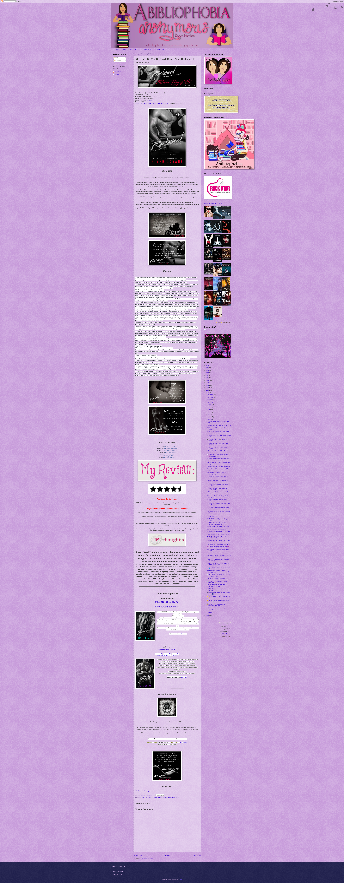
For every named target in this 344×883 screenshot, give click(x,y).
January (209, 612)
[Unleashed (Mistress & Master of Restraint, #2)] (217, 317)
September (210, 402)
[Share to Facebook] (161, 795)
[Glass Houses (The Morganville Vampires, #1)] (217, 291)
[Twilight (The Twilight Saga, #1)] (208, 247)
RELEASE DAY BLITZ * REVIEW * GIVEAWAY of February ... (216, 523)
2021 (207, 377)
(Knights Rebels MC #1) (167, 602)
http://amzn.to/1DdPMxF (171, 448)
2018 (207, 385)
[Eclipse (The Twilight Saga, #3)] (226, 232)
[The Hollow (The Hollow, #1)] (217, 275)
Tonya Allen (118, 71)
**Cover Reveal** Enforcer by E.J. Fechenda (218, 531)
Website (176, 742)
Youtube (185, 742)
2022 (207, 375)
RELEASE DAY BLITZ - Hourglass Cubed (218, 534)
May (208, 412)
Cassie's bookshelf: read (213, 203)
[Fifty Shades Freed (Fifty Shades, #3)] (217, 233)
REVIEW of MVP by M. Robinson (216, 578)
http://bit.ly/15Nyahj (170, 452)
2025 (207, 368)
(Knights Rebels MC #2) (167, 649)
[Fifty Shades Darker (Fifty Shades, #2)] (208, 232)
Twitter (155, 742)
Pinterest (171, 742)
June (208, 409)
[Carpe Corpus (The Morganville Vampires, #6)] (217, 305)
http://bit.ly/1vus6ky (168, 454)
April (208, 414)
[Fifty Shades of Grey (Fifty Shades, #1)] (217, 218)
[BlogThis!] (158, 795)
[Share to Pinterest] (163, 795)
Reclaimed (154, 797)
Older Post (197, 855)
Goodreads (150, 100)
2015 (207, 392)
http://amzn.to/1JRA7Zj (170, 446)
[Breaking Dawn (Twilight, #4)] (217, 247)
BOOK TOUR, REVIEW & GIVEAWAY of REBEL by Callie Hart (218, 564)
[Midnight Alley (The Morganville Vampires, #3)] (208, 305)
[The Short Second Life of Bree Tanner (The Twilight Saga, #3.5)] (217, 261)
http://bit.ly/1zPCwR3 (169, 457)
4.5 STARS (142, 797)
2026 (207, 365)
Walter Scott (224, 633)
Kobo (170, 608)
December (210, 394)
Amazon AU (164, 103)
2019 (207, 382)
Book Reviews (146, 49)
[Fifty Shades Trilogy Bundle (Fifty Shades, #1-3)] (226, 218)
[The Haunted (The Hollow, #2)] (226, 275)
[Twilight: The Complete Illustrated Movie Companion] (208, 259)
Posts (116, 57)
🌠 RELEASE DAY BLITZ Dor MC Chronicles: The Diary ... (216, 605)
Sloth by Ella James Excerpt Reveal (216, 529)
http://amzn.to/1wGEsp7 (171, 450)
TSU (180, 742)
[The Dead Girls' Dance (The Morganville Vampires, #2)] (208, 319)
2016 (207, 390)
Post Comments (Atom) (147, 858)
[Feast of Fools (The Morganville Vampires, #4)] (226, 291)
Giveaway (148, 797)
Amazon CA (156, 103)
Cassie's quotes (224, 623)
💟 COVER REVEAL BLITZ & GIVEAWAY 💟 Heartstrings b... (218, 455)
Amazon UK (147, 103)
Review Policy (160, 49)
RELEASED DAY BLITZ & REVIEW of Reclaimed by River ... (217, 537)
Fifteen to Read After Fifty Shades (216, 553)
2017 (207, 387)
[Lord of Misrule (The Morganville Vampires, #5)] (226, 305)
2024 (207, 370)
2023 (207, 373)
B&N (166, 608)
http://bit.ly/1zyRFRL (169, 456)
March (209, 417)
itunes (175, 655)
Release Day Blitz (162, 797)
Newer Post (137, 855)
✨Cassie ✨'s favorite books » (223, 322)
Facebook (149, 742)
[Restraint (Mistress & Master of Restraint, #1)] (208, 217)
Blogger (180, 879)
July (208, 407)
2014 (207, 615)
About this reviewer (130, 49)
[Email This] (156, 795)
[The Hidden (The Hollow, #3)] (208, 290)
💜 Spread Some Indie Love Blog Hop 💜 (218, 546)
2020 (207, 380)
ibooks (175, 608)
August (209, 404)
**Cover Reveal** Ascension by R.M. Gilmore (218, 544)
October (209, 399)
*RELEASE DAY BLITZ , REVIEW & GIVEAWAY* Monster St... (216, 585)
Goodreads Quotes (226, 636)
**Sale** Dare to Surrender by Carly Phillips (218, 526)
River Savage (175, 797)
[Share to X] (160, 795)
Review (170, 797)
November (210, 397)
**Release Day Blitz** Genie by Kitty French (218, 466)
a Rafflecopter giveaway (142, 791)
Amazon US (138, 103)
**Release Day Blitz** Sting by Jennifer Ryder (219, 425)
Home (117, 49)
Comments (118, 60)
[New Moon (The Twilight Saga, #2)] (226, 247)
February (209, 419)
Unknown (117, 74)
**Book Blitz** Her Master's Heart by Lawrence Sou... (216, 473)
